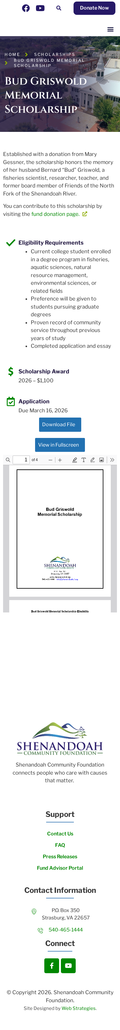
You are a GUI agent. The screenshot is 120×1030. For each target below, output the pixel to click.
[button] (58, 8)
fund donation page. (56, 214)
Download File (58, 424)
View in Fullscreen (58, 445)
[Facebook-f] (51, 965)
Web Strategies (79, 1008)
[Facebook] (26, 8)
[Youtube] (40, 8)
